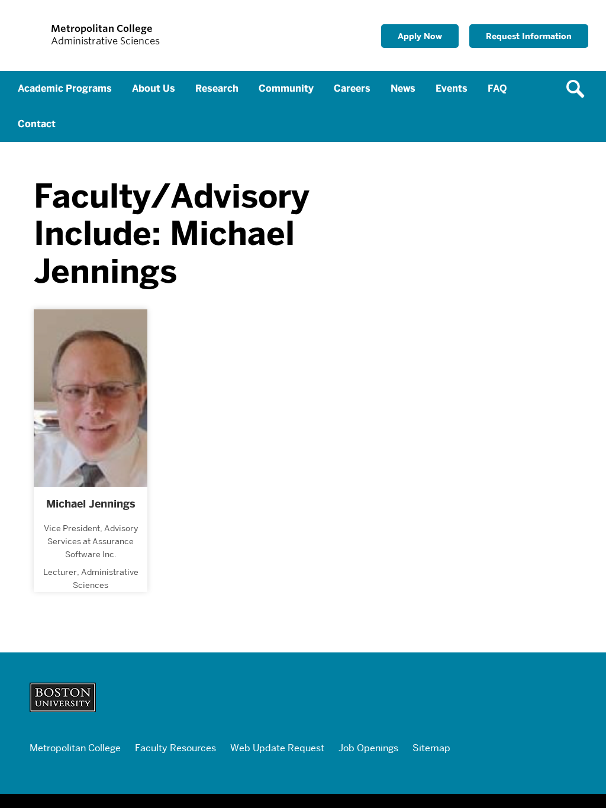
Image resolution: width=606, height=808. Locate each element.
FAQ (497, 88)
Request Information (529, 35)
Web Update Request (277, 748)
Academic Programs (65, 88)
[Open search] (579, 88)
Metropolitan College (75, 748)
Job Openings (368, 748)
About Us (153, 88)
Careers (352, 88)
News (403, 88)
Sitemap (431, 748)
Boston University (288, 697)
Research (216, 88)
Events (452, 88)
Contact (37, 124)
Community (286, 88)
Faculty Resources (175, 748)
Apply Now (420, 35)
